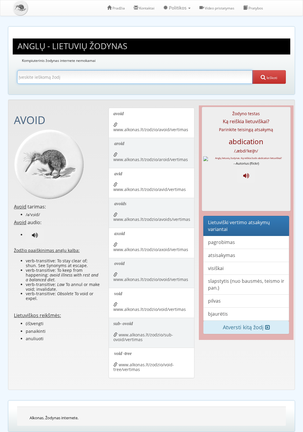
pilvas (214, 301)
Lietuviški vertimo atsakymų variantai (239, 225)
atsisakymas (221, 255)
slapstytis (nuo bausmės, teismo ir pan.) (246, 284)
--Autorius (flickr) (246, 163)
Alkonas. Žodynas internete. (54, 417)
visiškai (216, 268)
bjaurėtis (218, 314)
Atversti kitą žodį (244, 327)
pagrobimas (221, 242)
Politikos (178, 8)
